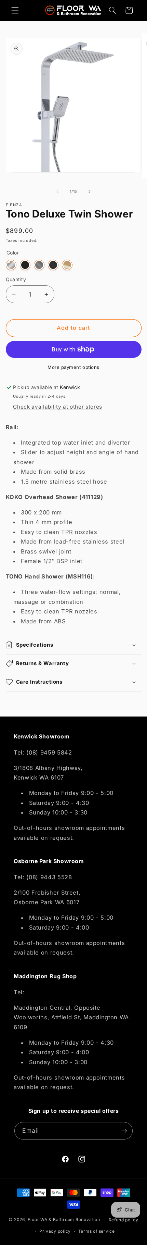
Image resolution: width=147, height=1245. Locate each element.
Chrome (11, 265)
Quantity (16, 279)
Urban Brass (67, 265)
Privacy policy (55, 1231)
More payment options (73, 367)
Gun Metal (53, 265)
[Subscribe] (124, 1131)
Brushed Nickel (39, 265)
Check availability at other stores (57, 406)
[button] (15, 10)
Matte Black (25, 265)
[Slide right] (89, 191)
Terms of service (96, 1231)
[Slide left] (57, 191)
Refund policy (123, 1219)
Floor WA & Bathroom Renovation (64, 1219)
